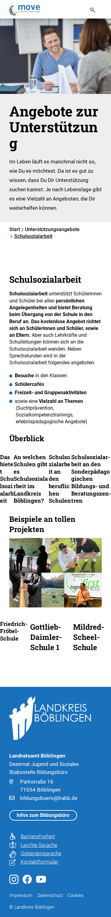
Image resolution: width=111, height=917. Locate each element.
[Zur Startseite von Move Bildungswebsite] (24, 10)
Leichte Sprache (38, 845)
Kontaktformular (38, 862)
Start (14, 229)
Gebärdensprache (38, 853)
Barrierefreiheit (38, 836)
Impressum (20, 895)
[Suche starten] (90, 10)
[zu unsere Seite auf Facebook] (27, 882)
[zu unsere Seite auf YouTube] (41, 881)
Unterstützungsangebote (52, 229)
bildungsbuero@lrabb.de (48, 798)
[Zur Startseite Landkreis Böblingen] (50, 718)
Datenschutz (50, 895)
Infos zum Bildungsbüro (43, 815)
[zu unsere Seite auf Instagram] (13, 882)
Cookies (76, 895)
